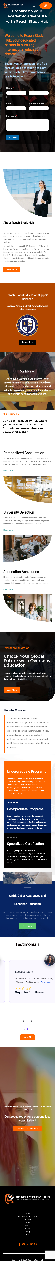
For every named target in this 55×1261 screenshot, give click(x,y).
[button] (45, 5)
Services (27, 1223)
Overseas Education (27, 1217)
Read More (39, 982)
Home (27, 1214)
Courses (27, 1220)
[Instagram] (35, 1244)
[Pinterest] (27, 1244)
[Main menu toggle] (34, 5)
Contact (27, 1229)
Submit (12, 137)
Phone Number (37, 103)
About (27, 1226)
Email (9, 103)
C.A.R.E (27, 1235)
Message (11, 116)
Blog (27, 1232)
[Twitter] (31, 1244)
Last (31, 97)
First (8, 97)
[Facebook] (19, 1244)
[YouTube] (23, 1244)
